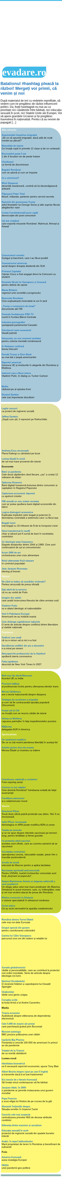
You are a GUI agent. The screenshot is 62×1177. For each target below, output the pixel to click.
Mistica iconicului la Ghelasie (17, 897)
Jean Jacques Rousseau (14, 568)
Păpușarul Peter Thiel (13, 194)
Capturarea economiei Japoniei (18, 493)
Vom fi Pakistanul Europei (16, 614)
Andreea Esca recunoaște (15, 450)
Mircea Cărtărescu (11, 691)
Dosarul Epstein (10, 394)
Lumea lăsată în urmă (13, 459)
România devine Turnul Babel (17, 919)
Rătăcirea (7, 726)
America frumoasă (11, 1157)
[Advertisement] (31, 34)
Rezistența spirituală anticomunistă (20, 870)
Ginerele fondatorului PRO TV (18, 314)
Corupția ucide (9, 1000)
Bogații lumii (9, 523)
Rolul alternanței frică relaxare (18, 560)
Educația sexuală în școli (15, 1130)
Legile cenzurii (10, 408)
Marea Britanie (9, 290)
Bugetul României (11, 170)
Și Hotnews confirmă (13, 346)
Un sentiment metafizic (14, 739)
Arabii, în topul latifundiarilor (17, 1141)
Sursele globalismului (13, 967)
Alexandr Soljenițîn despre (16, 1106)
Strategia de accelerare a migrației (20, 699)
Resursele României (12, 298)
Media (5, 386)
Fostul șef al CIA (10, 710)
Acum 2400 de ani (11, 552)
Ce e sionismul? (10, 178)
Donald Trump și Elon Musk (17, 354)
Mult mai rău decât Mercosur (17, 675)
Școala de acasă (10, 862)
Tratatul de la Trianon (13, 1050)
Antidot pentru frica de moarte (18, 747)
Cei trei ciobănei (10, 221)
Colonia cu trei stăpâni (14, 787)
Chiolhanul (7, 162)
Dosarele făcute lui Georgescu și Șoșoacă (24, 282)
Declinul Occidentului (13, 981)
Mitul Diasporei (10, 183)
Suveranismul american (14, 263)
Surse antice (8, 905)
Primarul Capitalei (11, 271)
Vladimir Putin (9, 605)
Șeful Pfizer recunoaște (14, 822)
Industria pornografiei (13, 322)
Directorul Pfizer (10, 811)
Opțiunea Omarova (12, 482)
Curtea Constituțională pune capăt (20, 212)
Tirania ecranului (11, 1013)
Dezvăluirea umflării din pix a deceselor (23, 645)
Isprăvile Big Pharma (13, 1040)
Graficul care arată (11, 637)
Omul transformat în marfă (16, 531)
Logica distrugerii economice (17, 512)
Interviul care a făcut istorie (16, 373)
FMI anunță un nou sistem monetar (20, 501)
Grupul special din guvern (16, 927)
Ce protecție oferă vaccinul (16, 841)
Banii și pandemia (11, 471)
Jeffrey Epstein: (10, 416)
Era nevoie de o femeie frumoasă (19, 1079)
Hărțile (5, 1165)
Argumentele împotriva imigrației (19, 135)
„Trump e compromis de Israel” (19, 306)
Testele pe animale (12, 830)
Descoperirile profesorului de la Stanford (23, 653)
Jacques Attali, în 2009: (14, 1087)
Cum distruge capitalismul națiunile (21, 622)
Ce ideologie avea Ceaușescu (17, 542)
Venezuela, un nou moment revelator (21, 338)
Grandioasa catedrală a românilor (19, 779)
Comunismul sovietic (13, 255)
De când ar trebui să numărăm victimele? (24, 581)
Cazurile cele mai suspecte (16, 1114)
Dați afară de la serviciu (14, 589)
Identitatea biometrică (13, 1063)
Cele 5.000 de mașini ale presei (18, 1023)
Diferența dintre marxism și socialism (22, 1125)
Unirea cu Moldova (12, 718)
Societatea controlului (13, 851)
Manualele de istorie (12, 145)
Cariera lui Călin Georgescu (16, 935)
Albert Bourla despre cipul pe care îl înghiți (25, 1071)
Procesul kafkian (10, 683)
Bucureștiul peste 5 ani (14, 153)
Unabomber (8, 992)
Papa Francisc (9, 1098)
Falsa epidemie (10, 661)
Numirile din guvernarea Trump (18, 202)
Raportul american (11, 362)
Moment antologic (11, 1031)
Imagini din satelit (11, 597)
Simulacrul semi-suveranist (16, 330)
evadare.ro (24, 72)
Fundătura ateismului (13, 798)
